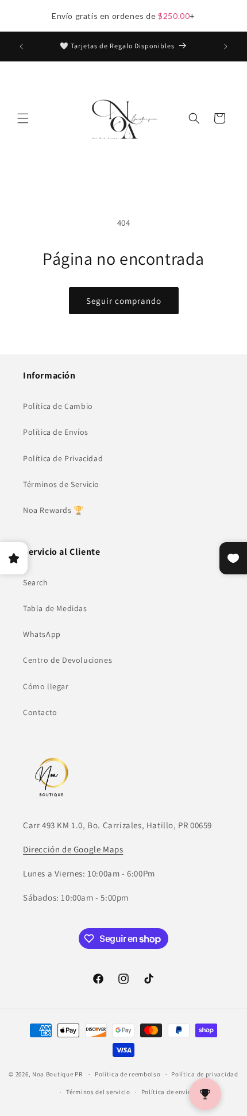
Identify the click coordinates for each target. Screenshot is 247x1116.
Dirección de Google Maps (73, 849)
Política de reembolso (128, 1074)
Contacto (40, 712)
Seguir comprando (123, 300)
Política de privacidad (204, 1074)
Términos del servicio (98, 1092)
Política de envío (166, 1092)
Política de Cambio (58, 406)
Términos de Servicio (61, 484)
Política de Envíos (55, 432)
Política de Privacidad (63, 458)
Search (35, 582)
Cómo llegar (46, 686)
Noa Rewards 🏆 (53, 510)
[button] (23, 118)
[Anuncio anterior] (21, 46)
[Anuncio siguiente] (225, 46)
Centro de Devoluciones (67, 660)
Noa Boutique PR (57, 1074)
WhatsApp (42, 634)
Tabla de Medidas (55, 608)
